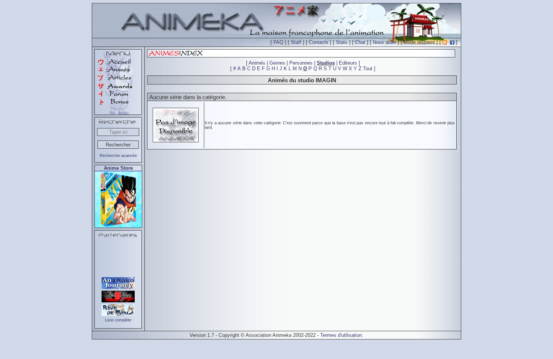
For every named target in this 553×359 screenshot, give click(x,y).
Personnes (301, 63)
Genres (277, 63)
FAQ (278, 42)
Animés (257, 63)
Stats (342, 42)
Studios (326, 63)
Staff (296, 42)
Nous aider (384, 42)
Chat (360, 42)
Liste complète (118, 320)
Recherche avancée (118, 155)
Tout (367, 68)
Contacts (318, 42)
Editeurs (348, 63)
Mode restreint (419, 42)
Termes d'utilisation (341, 335)
